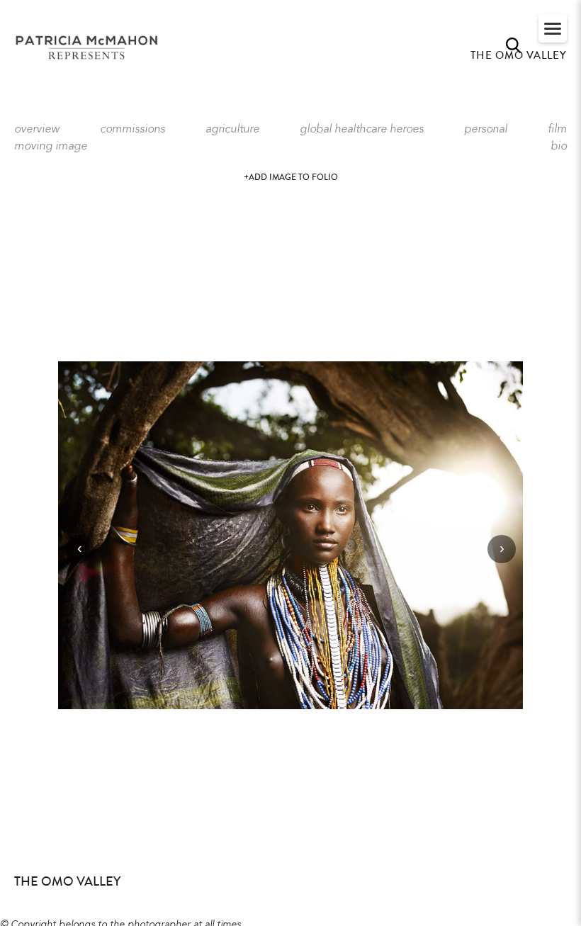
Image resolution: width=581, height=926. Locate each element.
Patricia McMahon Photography (88, 48)
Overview (37, 129)
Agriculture (232, 129)
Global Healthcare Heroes (362, 129)
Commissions (132, 129)
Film (557, 129)
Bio (559, 146)
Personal (485, 129)
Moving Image (50, 146)
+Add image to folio (291, 177)
